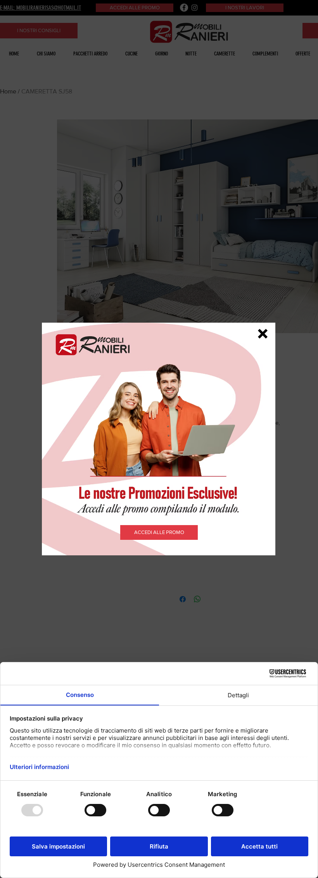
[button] (263, 333)
